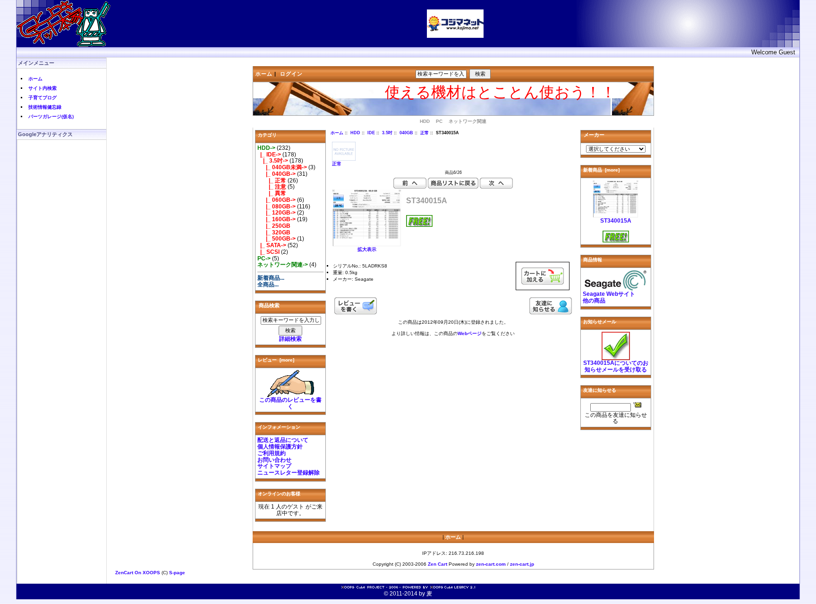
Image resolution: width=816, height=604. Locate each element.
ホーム (35, 78)
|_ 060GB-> (276, 200)
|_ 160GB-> (276, 219)
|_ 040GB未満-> (282, 167)
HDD (355, 132)
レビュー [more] (276, 359)
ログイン (291, 74)
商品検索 (269, 305)
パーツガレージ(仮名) (51, 116)
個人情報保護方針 (280, 446)
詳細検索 (290, 339)
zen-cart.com (491, 564)
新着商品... (270, 278)
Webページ (470, 333)
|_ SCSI (268, 252)
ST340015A (615, 220)
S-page (177, 572)
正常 (424, 132)
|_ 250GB (273, 226)
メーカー (594, 135)
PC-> (264, 258)
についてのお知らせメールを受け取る (615, 366)
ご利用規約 (271, 453)
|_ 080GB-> (276, 206)
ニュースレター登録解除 (288, 472)
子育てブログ (42, 97)
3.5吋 (387, 132)
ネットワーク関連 (467, 121)
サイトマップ (274, 466)
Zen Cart (437, 564)
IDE (371, 132)
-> (266, 148)
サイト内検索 (42, 88)
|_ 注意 (271, 186)
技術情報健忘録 (44, 107)
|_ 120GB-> (276, 212)
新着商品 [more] (601, 170)
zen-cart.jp (522, 564)
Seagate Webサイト (609, 294)
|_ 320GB (273, 232)
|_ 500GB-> (276, 238)
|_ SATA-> (271, 245)
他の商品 (594, 300)
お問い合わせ (274, 460)
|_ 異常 (271, 193)
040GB (406, 132)
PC (439, 121)
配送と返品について (282, 440)
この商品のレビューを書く (290, 403)
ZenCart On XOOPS (137, 572)
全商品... (268, 284)
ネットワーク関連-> (282, 264)
